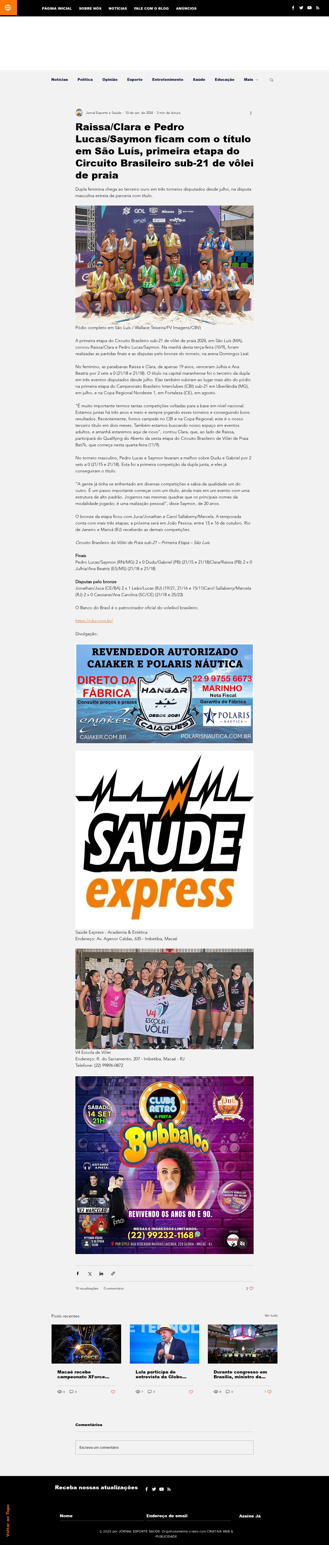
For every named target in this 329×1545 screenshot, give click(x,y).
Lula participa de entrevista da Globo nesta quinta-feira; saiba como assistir (164, 1374)
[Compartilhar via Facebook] (77, 1273)
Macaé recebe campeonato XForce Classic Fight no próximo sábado (81, 1374)
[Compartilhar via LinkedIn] (101, 1273)
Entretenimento (167, 79)
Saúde (199, 79)
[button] (271, 80)
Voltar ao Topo (8, 1520)
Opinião (110, 79)
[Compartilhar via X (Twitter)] (89, 1273)
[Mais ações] (251, 113)
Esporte (135, 79)
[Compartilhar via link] (113, 1273)
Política (85, 79)
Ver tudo (271, 1315)
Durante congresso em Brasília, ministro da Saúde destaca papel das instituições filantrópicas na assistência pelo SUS (240, 1374)
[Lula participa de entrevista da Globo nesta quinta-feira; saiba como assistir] (164, 1344)
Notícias (59, 79)
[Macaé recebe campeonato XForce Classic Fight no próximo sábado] (86, 1344)
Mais (248, 79)
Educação (224, 79)
